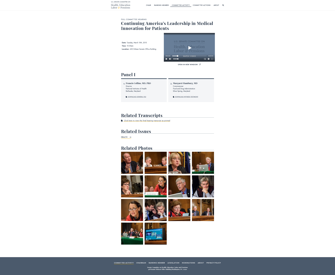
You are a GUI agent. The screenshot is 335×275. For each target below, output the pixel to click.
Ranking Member (161, 5)
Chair (148, 5)
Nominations (188, 263)
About (216, 5)
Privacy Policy (213, 263)
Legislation (173, 263)
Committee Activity (181, 5)
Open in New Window (188, 64)
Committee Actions (202, 5)
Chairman (141, 263)
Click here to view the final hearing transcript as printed (146, 120)
